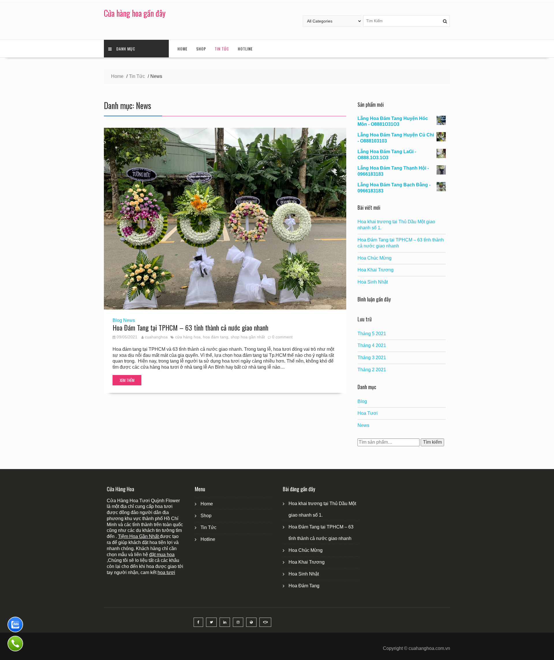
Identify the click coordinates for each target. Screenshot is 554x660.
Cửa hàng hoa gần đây (135, 13)
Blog (117, 320)
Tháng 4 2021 (372, 345)
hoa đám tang (215, 337)
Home (182, 49)
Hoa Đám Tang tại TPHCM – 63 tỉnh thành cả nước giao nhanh (190, 327)
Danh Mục (125, 49)
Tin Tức (222, 49)
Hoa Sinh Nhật (373, 282)
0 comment (282, 337)
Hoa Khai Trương (376, 269)
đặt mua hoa (162, 554)
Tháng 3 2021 (372, 357)
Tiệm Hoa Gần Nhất (139, 536)
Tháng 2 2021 (372, 369)
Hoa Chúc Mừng (375, 258)
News (129, 320)
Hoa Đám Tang (304, 585)
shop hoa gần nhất (248, 337)
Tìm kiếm (432, 442)
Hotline (245, 49)
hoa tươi (166, 572)
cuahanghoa (156, 337)
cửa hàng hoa (188, 337)
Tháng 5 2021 (372, 333)
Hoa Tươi (368, 413)
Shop (201, 49)
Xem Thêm (127, 380)
